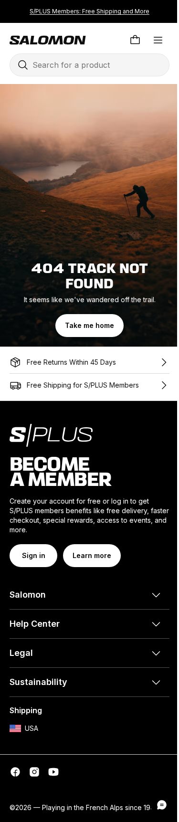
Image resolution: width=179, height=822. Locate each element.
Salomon (28, 595)
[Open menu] (158, 40)
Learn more (92, 555)
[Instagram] (34, 772)
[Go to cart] (135, 40)
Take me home (89, 325)
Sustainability (38, 682)
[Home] (48, 40)
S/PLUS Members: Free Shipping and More (89, 11)
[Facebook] (15, 772)
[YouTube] (53, 772)
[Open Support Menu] (161, 804)
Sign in (33, 555)
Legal (21, 653)
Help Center (35, 624)
